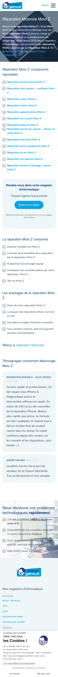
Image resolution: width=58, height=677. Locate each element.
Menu (45, 5)
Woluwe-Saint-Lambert (13, 622)
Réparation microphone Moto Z (25, 159)
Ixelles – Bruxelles (11, 601)
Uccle (5, 611)
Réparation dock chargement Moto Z (28, 146)
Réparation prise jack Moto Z (23, 139)
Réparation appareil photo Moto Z (26, 112)
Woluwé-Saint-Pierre (12, 617)
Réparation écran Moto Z (21, 152)
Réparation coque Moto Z (21, 99)
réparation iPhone (14, 51)
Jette (4, 606)
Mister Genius (14, 5)
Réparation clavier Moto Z (22, 105)
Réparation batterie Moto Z (22, 125)
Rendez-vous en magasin (29, 205)
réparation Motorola (30, 345)
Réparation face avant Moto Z (24, 118)
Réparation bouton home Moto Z (26, 82)
